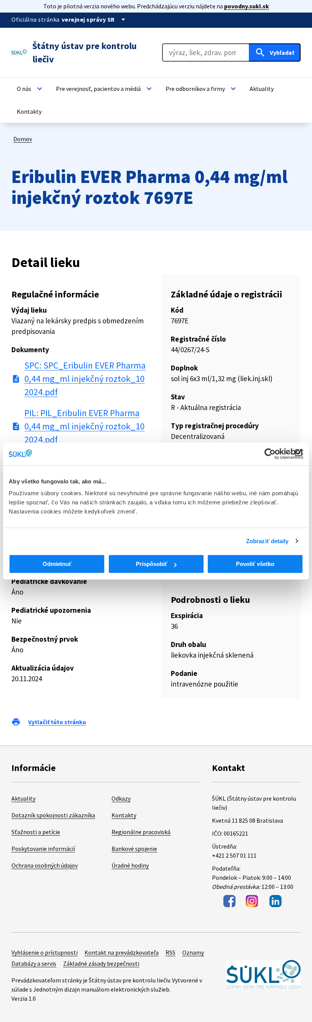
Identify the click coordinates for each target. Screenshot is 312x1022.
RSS (170, 952)
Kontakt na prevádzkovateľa (121, 952)
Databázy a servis (33, 963)
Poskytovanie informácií (43, 848)
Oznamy (193, 952)
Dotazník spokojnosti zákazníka (53, 815)
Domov (22, 139)
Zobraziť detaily (267, 541)
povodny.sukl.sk (246, 6)
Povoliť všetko (255, 564)
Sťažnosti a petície (35, 832)
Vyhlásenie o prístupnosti (44, 952)
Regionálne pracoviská (140, 832)
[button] (30, 88)
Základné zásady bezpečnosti (101, 963)
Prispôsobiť (151, 564)
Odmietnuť (57, 564)
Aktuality (23, 798)
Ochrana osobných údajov (44, 865)
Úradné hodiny (130, 865)
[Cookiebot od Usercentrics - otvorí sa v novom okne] (270, 453)
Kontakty (123, 815)
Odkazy (121, 798)
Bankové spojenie (134, 848)
